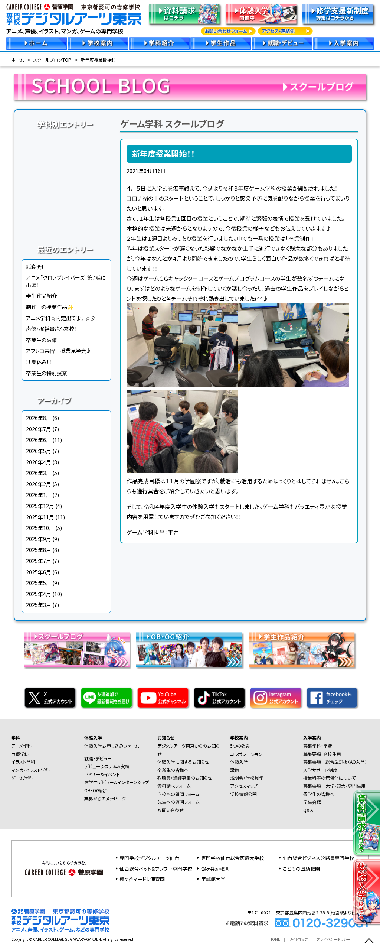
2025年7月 (38, 561)
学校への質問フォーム (178, 794)
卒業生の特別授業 (46, 373)
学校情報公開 (243, 794)
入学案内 (312, 737)
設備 (234, 770)
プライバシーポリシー (334, 939)
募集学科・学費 (317, 746)
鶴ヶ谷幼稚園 (215, 868)
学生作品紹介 (41, 295)
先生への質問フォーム (178, 802)
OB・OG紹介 (96, 790)
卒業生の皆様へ (173, 770)
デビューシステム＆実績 (107, 766)
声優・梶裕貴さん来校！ (51, 328)
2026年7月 (38, 429)
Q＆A (308, 810)
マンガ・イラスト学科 (66, 182)
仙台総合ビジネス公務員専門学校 (318, 857)
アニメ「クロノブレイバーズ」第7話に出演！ (65, 281)
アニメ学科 (66, 139)
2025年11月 (40, 517)
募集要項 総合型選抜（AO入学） (335, 761)
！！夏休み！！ (39, 361)
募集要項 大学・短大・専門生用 (334, 786)
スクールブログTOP (52, 59)
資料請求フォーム (173, 786)
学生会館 (312, 802)
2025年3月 (38, 604)
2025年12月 (40, 506)
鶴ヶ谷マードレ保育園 (142, 879)
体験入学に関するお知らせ (183, 761)
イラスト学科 (66, 168)
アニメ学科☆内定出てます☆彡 (61, 318)
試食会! (34, 266)
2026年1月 (38, 494)
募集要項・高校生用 (322, 754)
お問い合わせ (170, 810)
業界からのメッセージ (105, 798)
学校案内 (239, 737)
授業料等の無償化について (329, 777)
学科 (15, 737)
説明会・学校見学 (246, 777)
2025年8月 (38, 549)
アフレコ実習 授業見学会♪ (58, 350)
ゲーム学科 (66, 196)
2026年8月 (38, 418)
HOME (274, 939)
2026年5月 (38, 451)
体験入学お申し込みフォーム (111, 746)
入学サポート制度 (320, 770)
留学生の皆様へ (318, 794)
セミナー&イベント (102, 774)
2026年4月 (38, 462)
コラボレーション (246, 754)
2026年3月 (38, 473)
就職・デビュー (98, 758)
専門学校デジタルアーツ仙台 (149, 857)
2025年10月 (40, 528)
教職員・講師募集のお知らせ (184, 777)
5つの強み (240, 746)
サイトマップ (298, 939)
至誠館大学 (213, 879)
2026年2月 (38, 484)
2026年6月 (38, 439)
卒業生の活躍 (41, 340)
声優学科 (66, 154)
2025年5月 (38, 583)
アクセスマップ (244, 786)
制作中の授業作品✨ (49, 307)
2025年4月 (38, 594)
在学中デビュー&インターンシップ (116, 782)
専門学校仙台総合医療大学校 (232, 857)
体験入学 (93, 737)
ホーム (17, 59)
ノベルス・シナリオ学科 (66, 210)
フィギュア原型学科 (66, 224)
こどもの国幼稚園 (301, 868)
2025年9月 (38, 539)
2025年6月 (38, 572)
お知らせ (165, 737)
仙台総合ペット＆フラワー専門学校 (155, 868)
